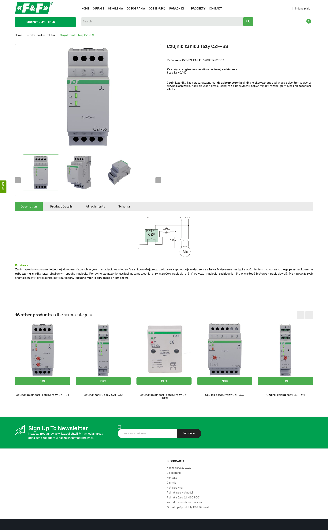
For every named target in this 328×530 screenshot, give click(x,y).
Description (29, 206)
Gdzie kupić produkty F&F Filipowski (188, 507)
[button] (42, 381)
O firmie (171, 482)
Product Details (61, 206)
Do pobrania (174, 473)
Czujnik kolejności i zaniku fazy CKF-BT (42, 395)
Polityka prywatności (180, 492)
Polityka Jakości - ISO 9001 (183, 497)
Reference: (174, 60)
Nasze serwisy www (179, 468)
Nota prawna (175, 487)
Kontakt (172, 477)
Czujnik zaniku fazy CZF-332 (224, 395)
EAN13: (197, 60)
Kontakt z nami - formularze (184, 502)
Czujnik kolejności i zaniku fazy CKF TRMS (164, 396)
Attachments (95, 206)
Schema (124, 206)
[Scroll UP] (323, 525)
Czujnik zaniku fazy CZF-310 (103, 395)
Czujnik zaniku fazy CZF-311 (285, 395)
